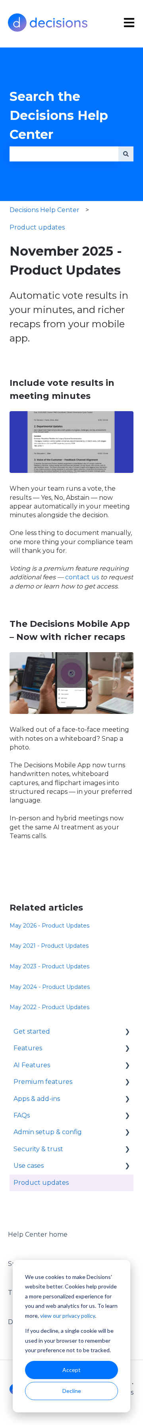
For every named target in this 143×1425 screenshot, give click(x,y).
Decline (71, 1390)
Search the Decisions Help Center (59, 115)
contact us (82, 577)
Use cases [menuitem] (29, 1165)
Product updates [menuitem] (41, 1182)
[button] (127, 1032)
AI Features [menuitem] (32, 1065)
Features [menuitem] (28, 1048)
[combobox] (64, 153)
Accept (71, 1369)
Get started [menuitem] (32, 1031)
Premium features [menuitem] (43, 1081)
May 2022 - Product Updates (49, 1007)
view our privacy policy (67, 1315)
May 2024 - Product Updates (50, 986)
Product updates (37, 227)
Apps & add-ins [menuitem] (37, 1098)
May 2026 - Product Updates (49, 925)
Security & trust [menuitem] (38, 1149)
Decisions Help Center (44, 210)
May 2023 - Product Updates (49, 966)
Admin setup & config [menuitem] (48, 1132)
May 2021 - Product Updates (49, 945)
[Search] (125, 153)
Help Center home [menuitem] (38, 1234)
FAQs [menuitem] (22, 1115)
